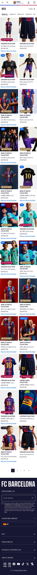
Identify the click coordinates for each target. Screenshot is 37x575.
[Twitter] (27, 564)
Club (9, 566)
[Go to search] (7, 2)
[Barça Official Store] (18, 2)
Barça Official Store (21, 570)
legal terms (8, 504)
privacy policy (18, 504)
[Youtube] (18, 564)
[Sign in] (28, 2)
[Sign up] (32, 498)
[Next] (28, 470)
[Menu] (2, 2)
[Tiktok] (23, 564)
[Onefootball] (32, 564)
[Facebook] (14, 564)
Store (5, 566)
